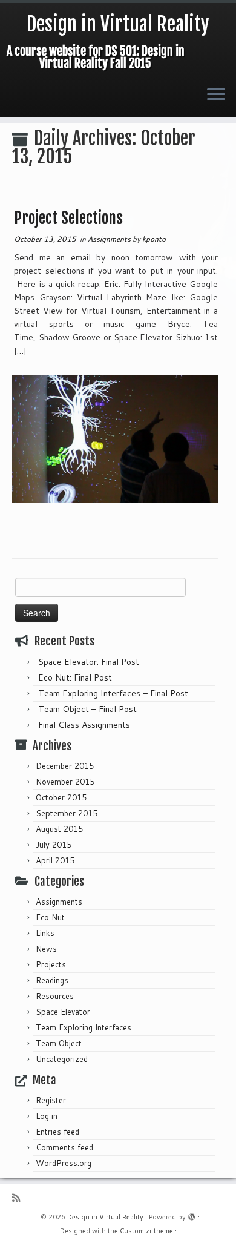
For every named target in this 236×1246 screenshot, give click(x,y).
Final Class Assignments (84, 725)
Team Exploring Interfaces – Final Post (113, 693)
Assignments (110, 239)
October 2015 (61, 797)
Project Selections (68, 218)
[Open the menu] (216, 95)
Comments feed (64, 1147)
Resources (55, 996)
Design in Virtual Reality (118, 24)
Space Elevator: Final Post (88, 662)
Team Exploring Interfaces (83, 1027)
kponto (154, 239)
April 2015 (55, 860)
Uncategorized (62, 1058)
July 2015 (53, 844)
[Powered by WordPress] (192, 1214)
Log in (46, 1115)
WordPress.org (63, 1163)
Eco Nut (50, 917)
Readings (52, 980)
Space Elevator (63, 1011)
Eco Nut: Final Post (75, 677)
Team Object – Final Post (87, 709)
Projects (51, 964)
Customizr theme (146, 1231)
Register (51, 1100)
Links (45, 933)
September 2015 (66, 813)
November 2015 (65, 781)
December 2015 (65, 765)
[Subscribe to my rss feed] (19, 1198)
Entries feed (57, 1131)
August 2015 (59, 828)
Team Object (59, 1043)
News (46, 948)
